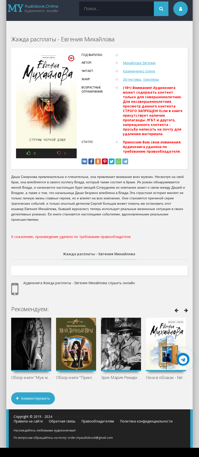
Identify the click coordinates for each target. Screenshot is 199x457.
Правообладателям (97, 421)
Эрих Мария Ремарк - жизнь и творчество (121, 377)
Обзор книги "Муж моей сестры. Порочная (31, 377)
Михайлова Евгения (139, 63)
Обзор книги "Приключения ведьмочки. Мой (76, 377)
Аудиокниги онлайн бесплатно (78, 416)
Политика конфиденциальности (146, 421)
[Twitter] (112, 161)
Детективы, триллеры (141, 79)
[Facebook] (91, 161)
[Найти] (161, 8)
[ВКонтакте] (84, 161)
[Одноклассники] (98, 161)
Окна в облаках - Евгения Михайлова (166, 377)
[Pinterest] (105, 161)
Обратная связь (62, 421)
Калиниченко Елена (139, 71)
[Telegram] (125, 161)
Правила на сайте (28, 421)
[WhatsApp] (118, 161)
